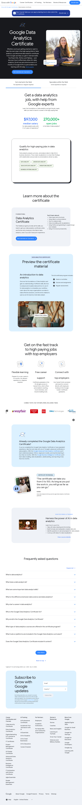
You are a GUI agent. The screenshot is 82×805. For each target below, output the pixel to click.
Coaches (52, 725)
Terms (47, 794)
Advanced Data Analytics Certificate (11, 758)
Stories (52, 722)
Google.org (68, 748)
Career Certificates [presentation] (26, 2)
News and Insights (55, 729)
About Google (20, 794)
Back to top (40, 661)
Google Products (31, 794)
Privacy (41, 794)
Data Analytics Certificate (10, 730)
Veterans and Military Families (55, 741)
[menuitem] (26, 2)
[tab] (58, 83)
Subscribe (48, 695)
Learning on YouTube (53, 733)
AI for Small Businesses (24, 740)
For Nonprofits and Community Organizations (40, 730)
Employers (38, 720)
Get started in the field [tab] (23, 83)
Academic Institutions (38, 724)
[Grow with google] (9, 2)
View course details (64, 537)
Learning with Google (69, 752)
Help (9, 799)
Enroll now (62, 13)
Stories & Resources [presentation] (59, 2)
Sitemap (53, 794)
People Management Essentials (10, 782)
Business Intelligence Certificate (9, 765)
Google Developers (68, 743)
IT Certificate (10, 741)
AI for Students (25, 736)
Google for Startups (68, 733)
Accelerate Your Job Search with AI (25, 727)
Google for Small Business (70, 728)
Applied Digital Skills (69, 723)
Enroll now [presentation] (74, 2)
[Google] (9, 794)
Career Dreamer (25, 747)
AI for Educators (25, 744)
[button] (41, 314)
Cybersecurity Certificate (10, 725)
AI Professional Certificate (25, 721)
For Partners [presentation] (47, 2)
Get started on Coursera (21, 72)
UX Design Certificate (9, 752)
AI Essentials (24, 732)
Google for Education (68, 738)
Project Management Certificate (10, 746)
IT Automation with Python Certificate (10, 772)
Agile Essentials (10, 777)
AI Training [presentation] (38, 2)
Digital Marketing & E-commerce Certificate (11, 736)
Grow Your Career (56, 737)
